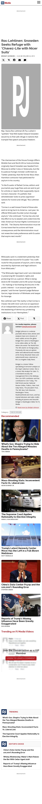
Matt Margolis (7, 556)
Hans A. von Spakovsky (9, 519)
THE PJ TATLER (15, 412)
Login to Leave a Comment (21, 658)
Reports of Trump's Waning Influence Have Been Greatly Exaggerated (17, 621)
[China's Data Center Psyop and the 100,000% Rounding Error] (21, 571)
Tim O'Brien (5, 451)
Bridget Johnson (8, 56)
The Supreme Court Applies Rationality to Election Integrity (18, 515)
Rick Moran (5, 626)
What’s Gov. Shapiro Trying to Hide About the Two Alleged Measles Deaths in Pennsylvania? (20, 446)
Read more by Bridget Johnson (28, 407)
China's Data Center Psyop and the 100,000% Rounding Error (20, 585)
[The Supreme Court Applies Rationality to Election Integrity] (21, 500)
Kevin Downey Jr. (7, 485)
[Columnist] (8, 328)
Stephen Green (7, 589)
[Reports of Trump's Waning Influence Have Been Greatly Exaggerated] (21, 605)
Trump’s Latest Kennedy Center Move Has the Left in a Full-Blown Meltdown (20, 551)
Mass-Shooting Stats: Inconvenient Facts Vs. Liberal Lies (20, 481)
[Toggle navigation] (39, 3)
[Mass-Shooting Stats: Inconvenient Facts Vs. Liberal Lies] (21, 466)
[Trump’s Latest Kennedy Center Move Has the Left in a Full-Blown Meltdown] (21, 534)
